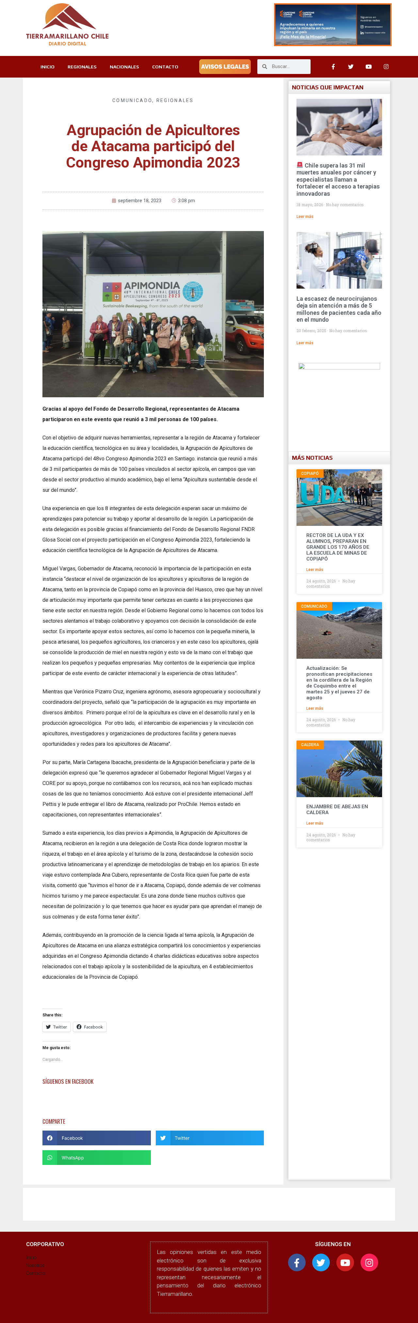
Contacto (35, 1273)
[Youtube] (368, 66)
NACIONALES (124, 66)
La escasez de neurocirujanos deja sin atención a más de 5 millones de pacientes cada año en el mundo (339, 309)
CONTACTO (165, 66)
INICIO (47, 66)
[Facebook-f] (297, 1262)
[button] (96, 1138)
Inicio (31, 1257)
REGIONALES (82, 66)
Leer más (305, 216)
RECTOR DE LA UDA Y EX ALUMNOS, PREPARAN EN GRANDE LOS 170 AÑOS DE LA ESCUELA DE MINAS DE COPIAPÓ (337, 547)
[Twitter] (351, 66)
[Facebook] (333, 66)
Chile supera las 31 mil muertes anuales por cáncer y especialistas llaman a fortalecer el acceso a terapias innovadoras (338, 179)
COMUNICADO (132, 100)
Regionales (175, 100)
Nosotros (35, 1265)
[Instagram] (386, 66)
